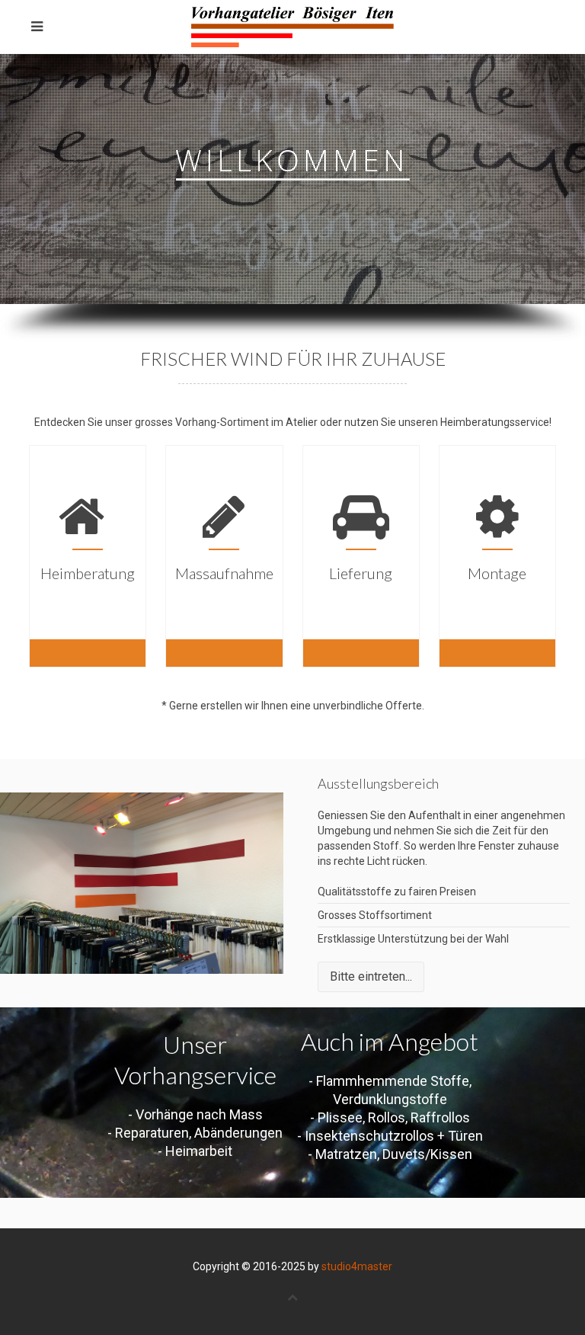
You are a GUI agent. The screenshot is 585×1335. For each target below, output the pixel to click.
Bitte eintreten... (371, 976)
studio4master (356, 1266)
